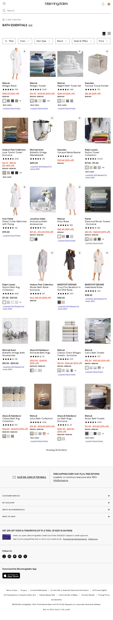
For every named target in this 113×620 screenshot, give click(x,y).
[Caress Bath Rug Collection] (15, 397)
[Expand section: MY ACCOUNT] (56, 502)
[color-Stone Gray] (95, 167)
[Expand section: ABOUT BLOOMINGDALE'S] (56, 509)
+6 (48, 434)
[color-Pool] (40, 433)
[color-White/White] (86, 367)
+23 (48, 101)
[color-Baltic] (86, 433)
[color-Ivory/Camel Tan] (67, 370)
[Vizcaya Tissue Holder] (98, 64)
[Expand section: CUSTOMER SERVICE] (56, 495)
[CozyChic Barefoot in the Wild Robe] (70, 265)
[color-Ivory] (40, 100)
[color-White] (4, 100)
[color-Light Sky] (4, 302)
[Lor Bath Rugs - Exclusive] (70, 397)
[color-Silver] (71, 236)
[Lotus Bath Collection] (43, 397)
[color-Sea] (67, 236)
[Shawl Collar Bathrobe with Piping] (15, 200)
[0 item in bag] (109, 4)
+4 (20, 302)
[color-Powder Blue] (40, 370)
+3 (103, 239)
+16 (103, 167)
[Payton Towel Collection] (98, 130)
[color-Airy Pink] (8, 172)
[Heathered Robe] (98, 265)
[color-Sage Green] (99, 239)
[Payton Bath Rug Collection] (15, 265)
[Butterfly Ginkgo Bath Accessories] (15, 331)
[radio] (4, 101)
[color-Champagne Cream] (31, 433)
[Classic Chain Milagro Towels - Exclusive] (70, 331)
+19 (20, 173)
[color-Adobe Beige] (4, 172)
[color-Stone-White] (63, 302)
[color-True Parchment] (90, 167)
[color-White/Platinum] (59, 438)
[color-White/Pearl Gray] (63, 370)
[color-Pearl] (99, 367)
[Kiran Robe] (70, 200)
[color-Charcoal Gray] (12, 172)
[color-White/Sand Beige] (59, 370)
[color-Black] (16, 172)
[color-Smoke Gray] (35, 239)
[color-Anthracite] (95, 433)
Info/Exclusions (60, 480)
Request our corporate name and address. (83, 604)
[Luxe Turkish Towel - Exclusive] (15, 130)
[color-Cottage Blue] (99, 167)
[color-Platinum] (8, 100)
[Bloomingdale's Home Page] (56, 4)
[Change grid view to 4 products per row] (104, 34)
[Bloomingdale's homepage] (4, 20)
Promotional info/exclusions (75, 539)
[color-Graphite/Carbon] (59, 302)
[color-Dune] (16, 100)
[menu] (4, 3)
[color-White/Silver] (90, 367)
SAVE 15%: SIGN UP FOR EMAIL (31, 477)
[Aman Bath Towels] (98, 397)
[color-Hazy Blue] (71, 100)
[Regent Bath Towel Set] (70, 64)
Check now (93, 539)
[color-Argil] (95, 239)
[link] (15, 95)
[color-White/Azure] (95, 367)
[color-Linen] (35, 100)
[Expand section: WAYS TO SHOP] (56, 516)
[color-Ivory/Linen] (63, 438)
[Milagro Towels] (43, 64)
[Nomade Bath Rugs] (43, 331)
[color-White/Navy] (71, 370)
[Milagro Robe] (15, 64)
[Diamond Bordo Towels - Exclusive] (98, 200)
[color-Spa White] (86, 167)
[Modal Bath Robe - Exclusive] (43, 265)
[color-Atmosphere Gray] (31, 370)
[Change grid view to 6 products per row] (109, 33)
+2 (20, 101)
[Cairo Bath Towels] (98, 331)
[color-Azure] (44, 100)
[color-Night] (12, 100)
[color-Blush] (63, 236)
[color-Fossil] (67, 100)
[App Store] (11, 575)
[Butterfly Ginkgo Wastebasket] (43, 130)
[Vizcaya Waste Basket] (70, 130)
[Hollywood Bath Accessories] (43, 200)
